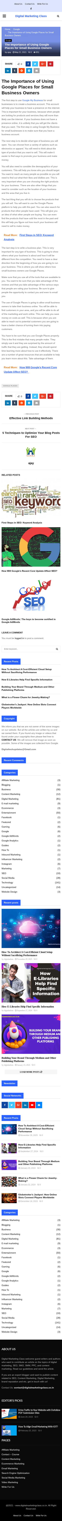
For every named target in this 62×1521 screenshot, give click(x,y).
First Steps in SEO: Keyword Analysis (22, 522)
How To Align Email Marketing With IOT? (38, 1427)
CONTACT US (9, 740)
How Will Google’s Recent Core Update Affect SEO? (30, 571)
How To (5, 850)
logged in (19, 638)
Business (6, 789)
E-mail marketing (10, 803)
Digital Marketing (10, 799)
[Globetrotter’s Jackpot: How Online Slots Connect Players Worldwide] (9, 1198)
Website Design (9, 891)
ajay (9, 52)
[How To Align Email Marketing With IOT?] (9, 1430)
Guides (5, 845)
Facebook (7, 817)
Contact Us (29, 4)
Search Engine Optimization (16, 1473)
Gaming (6, 826)
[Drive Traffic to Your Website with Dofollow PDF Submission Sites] (9, 1414)
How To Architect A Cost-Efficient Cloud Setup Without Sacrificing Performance (36, 1128)
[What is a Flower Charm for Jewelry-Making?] (9, 1182)
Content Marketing (11, 794)
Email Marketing (10, 1468)
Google (8, 40)
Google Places (10, 386)
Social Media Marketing (13, 1477)
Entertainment (9, 812)
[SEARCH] (57, 649)
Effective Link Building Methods (31, 418)
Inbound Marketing (11, 854)
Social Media (8, 878)
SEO (4, 873)
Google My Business (32, 100)
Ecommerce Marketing (13, 1463)
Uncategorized (9, 887)
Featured (6, 822)
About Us (18, 4)
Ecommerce (8, 808)
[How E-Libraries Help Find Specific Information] (31, 983)
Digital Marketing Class (31, 16)
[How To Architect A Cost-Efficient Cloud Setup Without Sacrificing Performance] (31, 928)
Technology (7, 882)
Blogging (6, 785)
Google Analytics (10, 840)
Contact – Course (10, 1454)
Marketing (7, 868)
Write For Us (42, 4)
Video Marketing (10, 1482)
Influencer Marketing (12, 859)
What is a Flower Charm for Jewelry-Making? (26, 697)
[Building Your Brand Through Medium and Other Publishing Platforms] (31, 1034)
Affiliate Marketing (11, 780)
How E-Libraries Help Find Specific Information (27, 679)
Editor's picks (12, 1400)
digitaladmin (8, 959)
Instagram (7, 864)
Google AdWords (10, 836)
